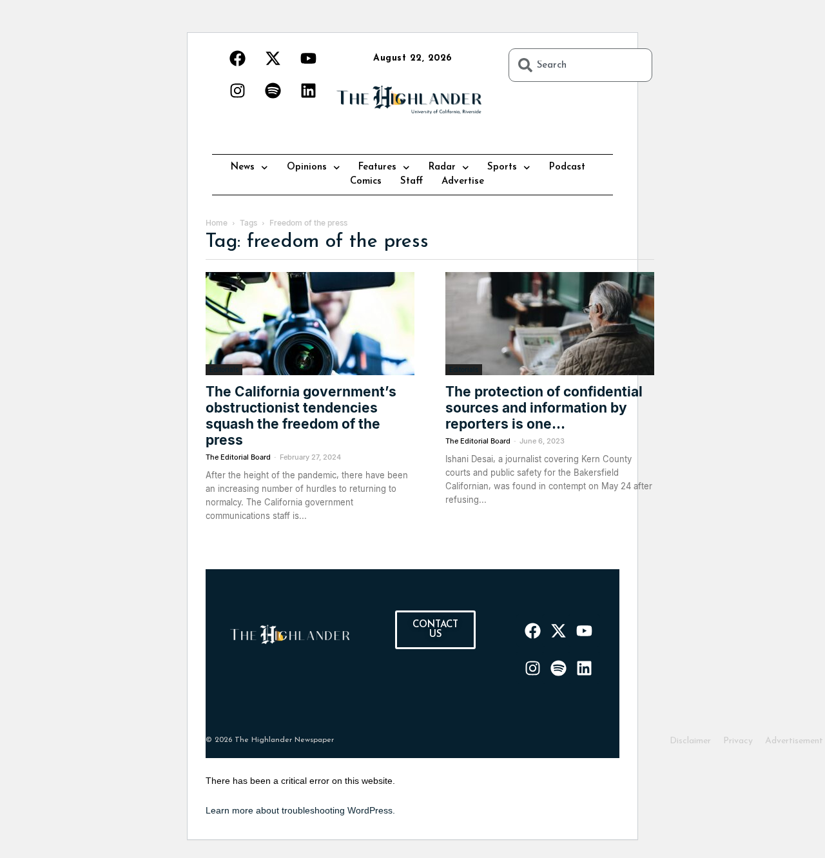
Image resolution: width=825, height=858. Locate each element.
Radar (442, 167)
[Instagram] (237, 90)
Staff (411, 181)
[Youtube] (308, 58)
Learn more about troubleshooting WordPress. (300, 810)
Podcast (567, 167)
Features (377, 167)
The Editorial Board (238, 457)
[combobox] (580, 65)
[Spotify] (273, 90)
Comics (366, 181)
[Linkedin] (308, 90)
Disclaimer (690, 741)
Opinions (307, 167)
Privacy (738, 741)
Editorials (223, 369)
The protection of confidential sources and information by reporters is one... (544, 408)
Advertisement (794, 741)
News (243, 167)
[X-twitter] (273, 58)
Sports (502, 167)
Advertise (463, 181)
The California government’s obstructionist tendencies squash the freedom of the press (301, 416)
